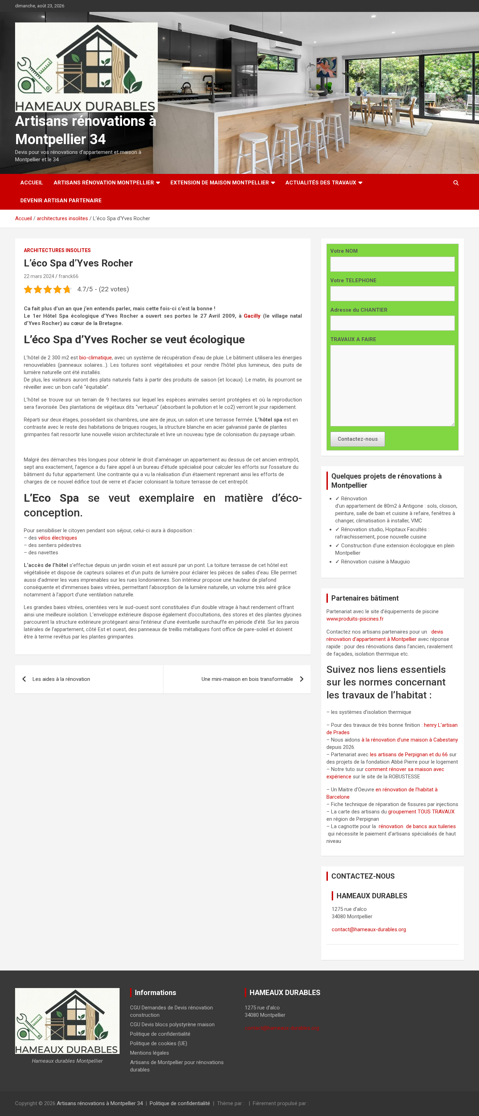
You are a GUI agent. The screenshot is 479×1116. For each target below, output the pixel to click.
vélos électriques (57, 538)
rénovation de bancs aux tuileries (417, 826)
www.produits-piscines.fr (355, 619)
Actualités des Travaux (320, 183)
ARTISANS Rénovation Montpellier (104, 183)
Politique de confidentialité (160, 1034)
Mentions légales (149, 1053)
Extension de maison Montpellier (219, 183)
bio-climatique (95, 357)
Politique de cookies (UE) (158, 1043)
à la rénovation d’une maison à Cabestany (410, 740)
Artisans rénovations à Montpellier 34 (100, 1103)
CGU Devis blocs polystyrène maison (172, 1024)
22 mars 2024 (39, 276)
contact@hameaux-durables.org (369, 929)
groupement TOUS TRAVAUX (421, 812)
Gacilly (251, 316)
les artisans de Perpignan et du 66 (409, 754)
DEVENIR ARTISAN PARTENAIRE (61, 200)
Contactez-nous (358, 439)
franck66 (69, 276)
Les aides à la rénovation (61, 679)
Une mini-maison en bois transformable (247, 679)
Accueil (31, 183)
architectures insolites (57, 250)
